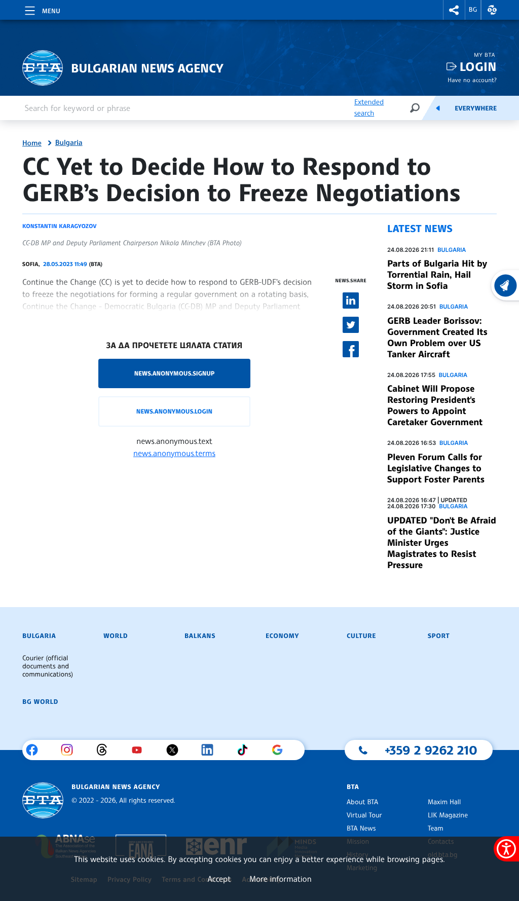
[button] (454, 10)
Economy (282, 636)
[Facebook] (35, 750)
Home (32, 143)
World (115, 636)
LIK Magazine (448, 815)
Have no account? (472, 80)
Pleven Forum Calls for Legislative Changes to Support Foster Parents (436, 468)
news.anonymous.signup (174, 373)
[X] (176, 750)
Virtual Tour (364, 815)
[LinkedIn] (211, 750)
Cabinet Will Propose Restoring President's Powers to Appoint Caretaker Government (435, 405)
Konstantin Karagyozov (59, 226)
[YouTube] (140, 750)
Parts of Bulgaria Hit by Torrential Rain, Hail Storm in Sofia (437, 274)
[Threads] (105, 750)
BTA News (361, 828)
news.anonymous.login (174, 411)
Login (478, 66)
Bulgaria (69, 143)
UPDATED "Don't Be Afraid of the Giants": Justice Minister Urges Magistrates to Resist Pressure (441, 543)
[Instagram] (70, 750)
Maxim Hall (444, 802)
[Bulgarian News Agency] (42, 800)
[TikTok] (246, 750)
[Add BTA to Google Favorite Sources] (281, 750)
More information (280, 879)
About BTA (362, 802)
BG (473, 10)
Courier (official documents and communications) (47, 666)
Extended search (369, 108)
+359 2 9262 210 (431, 750)
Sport (439, 636)
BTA (353, 787)
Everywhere (476, 108)
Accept (219, 879)
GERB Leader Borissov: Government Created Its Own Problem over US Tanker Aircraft (437, 337)
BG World (40, 702)
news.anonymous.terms (174, 453)
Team (435, 828)
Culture (361, 636)
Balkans (199, 636)
